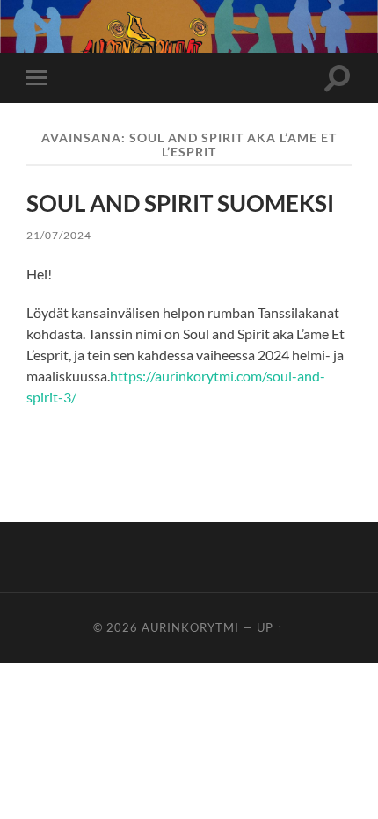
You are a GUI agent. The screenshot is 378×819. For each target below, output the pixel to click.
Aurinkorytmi (190, 627)
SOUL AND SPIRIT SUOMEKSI (180, 203)
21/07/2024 (58, 235)
